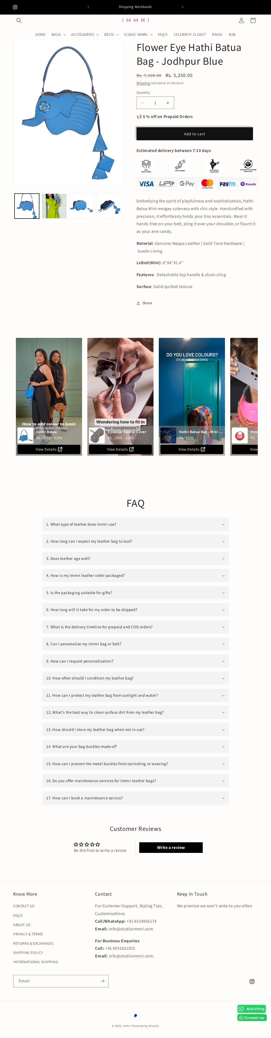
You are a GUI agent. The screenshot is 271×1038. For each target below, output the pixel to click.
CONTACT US (23, 906)
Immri (127, 1026)
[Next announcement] (182, 7)
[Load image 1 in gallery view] (27, 206)
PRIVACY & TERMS (28, 934)
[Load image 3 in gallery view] (81, 206)
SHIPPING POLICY (28, 952)
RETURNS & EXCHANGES (33, 943)
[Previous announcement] (88, 7)
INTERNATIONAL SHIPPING (35, 962)
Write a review (171, 847)
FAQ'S (18, 915)
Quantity (143, 92)
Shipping (143, 83)
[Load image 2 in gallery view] (54, 206)
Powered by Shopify (145, 1026)
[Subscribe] (102, 981)
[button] (19, 20)
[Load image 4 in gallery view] (109, 206)
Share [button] (147, 302)
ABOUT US (21, 924)
